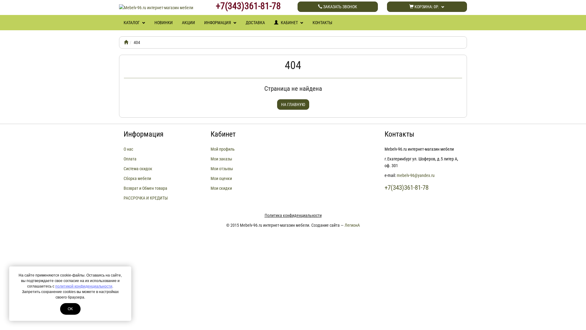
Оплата (130, 158)
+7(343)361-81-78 (248, 6)
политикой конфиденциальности (83, 286)
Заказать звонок (339, 6)
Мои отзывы (222, 168)
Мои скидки (221, 188)
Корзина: (426, 6)
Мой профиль (223, 149)
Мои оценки (221, 178)
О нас (128, 149)
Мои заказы (221, 158)
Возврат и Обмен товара (145, 188)
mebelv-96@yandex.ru (416, 175)
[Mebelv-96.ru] (126, 42)
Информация (218, 22)
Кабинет (289, 22)
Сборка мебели (137, 178)
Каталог (132, 22)
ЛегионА (352, 225)
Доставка (255, 22)
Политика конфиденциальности (293, 215)
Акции (188, 22)
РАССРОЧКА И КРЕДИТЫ (146, 198)
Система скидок (138, 168)
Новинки (163, 22)
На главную (293, 104)
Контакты (322, 22)
